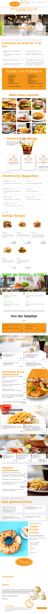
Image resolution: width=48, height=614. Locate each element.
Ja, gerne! (41, 608)
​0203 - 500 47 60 (24, 0)
